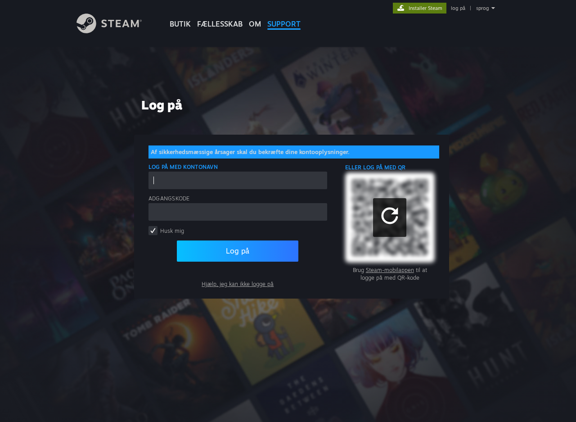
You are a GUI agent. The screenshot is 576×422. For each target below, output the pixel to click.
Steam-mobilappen (390, 270)
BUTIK (180, 23)
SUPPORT (284, 23)
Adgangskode (169, 198)
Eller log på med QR (375, 167)
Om (255, 23)
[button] (389, 217)
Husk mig (172, 230)
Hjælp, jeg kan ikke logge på (238, 284)
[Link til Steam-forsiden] (109, 31)
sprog (482, 8)
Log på (237, 250)
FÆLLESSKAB (220, 23)
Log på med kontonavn (183, 166)
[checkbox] (153, 230)
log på (458, 8)
